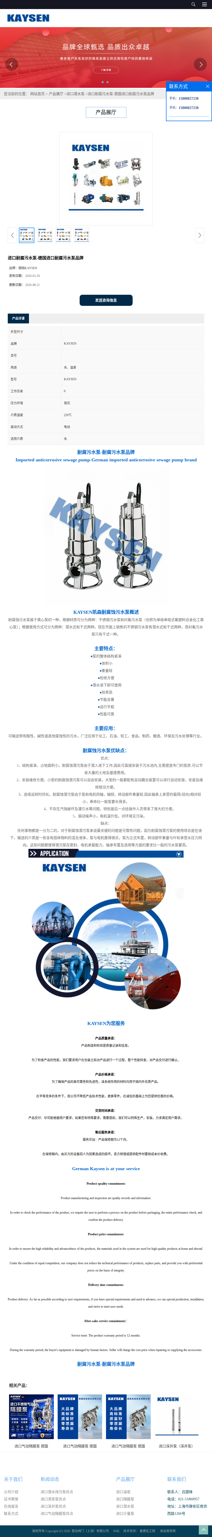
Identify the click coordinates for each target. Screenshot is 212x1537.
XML (116, 1531)
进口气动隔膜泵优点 (57, 1514)
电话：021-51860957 (183, 1499)
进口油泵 (123, 1492)
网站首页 (37, 94)
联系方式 (11, 1514)
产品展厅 (56, 94)
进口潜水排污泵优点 (57, 1492)
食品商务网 (168, 1531)
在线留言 (11, 1506)
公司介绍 (11, 1492)
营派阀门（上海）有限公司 (90, 1531)
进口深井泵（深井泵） (177, 1446)
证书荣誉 (11, 1499)
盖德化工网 (147, 1531)
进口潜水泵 (75, 94)
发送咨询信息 (106, 300)
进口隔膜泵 (125, 1499)
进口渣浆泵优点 (53, 1499)
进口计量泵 (125, 1514)
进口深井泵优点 (53, 1506)
